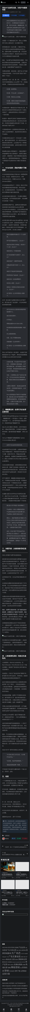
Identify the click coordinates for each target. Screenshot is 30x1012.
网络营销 (15, 967)
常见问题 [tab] (14, 15)
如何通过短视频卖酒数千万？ (7, 874)
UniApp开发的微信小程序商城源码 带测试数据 (14, 988)
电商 (9, 964)
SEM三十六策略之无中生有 (7, 892)
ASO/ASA (5, 947)
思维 (22, 957)
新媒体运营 (5, 872)
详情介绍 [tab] (6, 15)
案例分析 (4, 962)
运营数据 (23, 971)
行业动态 (11, 971)
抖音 (24, 957)
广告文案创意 (15, 956)
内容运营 (13, 950)
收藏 (20, 838)
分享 (14, 838)
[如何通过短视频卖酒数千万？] (8, 866)
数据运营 (9, 959)
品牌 (20, 950)
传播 (26, 947)
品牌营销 (23, 950)
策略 (9, 967)
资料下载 (17, 971)
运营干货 (13, 12)
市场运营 (4, 956)
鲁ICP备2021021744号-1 (15, 1006)
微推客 (7, 838)
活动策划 (9, 962)
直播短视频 (18, 964)
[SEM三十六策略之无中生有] (8, 884)
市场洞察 (26, 953)
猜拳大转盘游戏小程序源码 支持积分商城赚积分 (15, 986)
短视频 (23, 964)
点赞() (25, 838)
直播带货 (12, 964)
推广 (27, 956)
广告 (7, 956)
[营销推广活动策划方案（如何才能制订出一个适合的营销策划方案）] (22, 866)
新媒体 (16, 959)
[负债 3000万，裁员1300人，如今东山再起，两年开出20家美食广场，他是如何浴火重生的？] (22, 884)
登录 (24, 2)
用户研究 (23, 962)
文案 (13, 959)
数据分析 (4, 959)
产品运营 (22, 947)
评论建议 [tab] (22, 15)
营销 (6, 970)
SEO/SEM (11, 947)
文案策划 (7, 835)
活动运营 (14, 962)
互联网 (16, 947)
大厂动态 (16, 953)
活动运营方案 (18, 962)
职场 (21, 967)
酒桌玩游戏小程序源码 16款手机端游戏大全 (14, 983)
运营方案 (6, 973)
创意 (17, 950)
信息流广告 (6, 950)
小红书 (22, 953)
